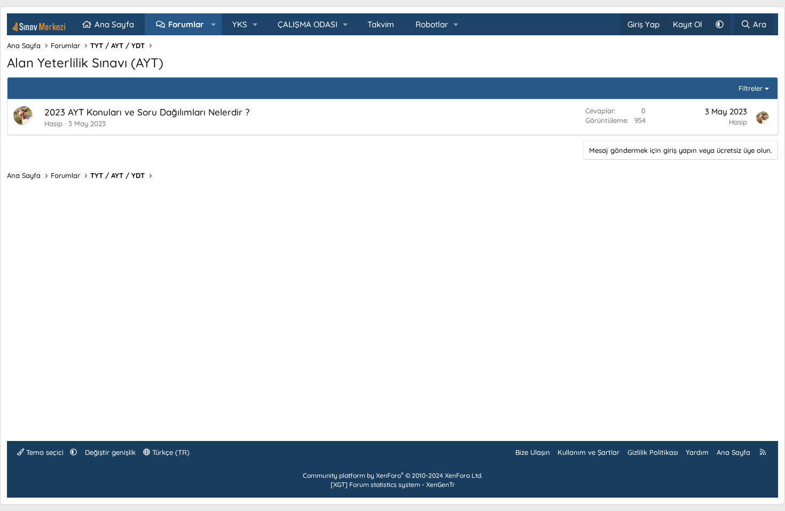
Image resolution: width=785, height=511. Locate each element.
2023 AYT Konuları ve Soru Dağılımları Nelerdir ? (146, 112)
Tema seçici (45, 452)
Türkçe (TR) (170, 452)
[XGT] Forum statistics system (393, 485)
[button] (213, 24)
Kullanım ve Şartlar (588, 452)
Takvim (380, 24)
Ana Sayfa (114, 24)
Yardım (697, 452)
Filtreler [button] (751, 88)
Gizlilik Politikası (652, 452)
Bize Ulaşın (532, 452)
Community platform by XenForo (392, 475)
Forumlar (186, 24)
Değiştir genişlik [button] (110, 452)
